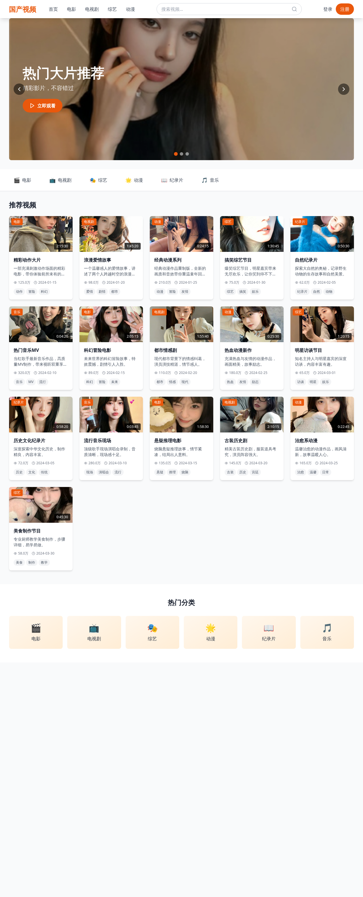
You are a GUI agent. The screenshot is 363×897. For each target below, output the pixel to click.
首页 (53, 9)
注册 (344, 9)
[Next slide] (343, 89)
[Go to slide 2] (181, 154)
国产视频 (22, 9)
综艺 (112, 9)
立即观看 (46, 106)
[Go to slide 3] (187, 154)
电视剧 (92, 9)
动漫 (130, 9)
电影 (71, 9)
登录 (327, 9)
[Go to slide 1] (176, 154)
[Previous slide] (19, 89)
